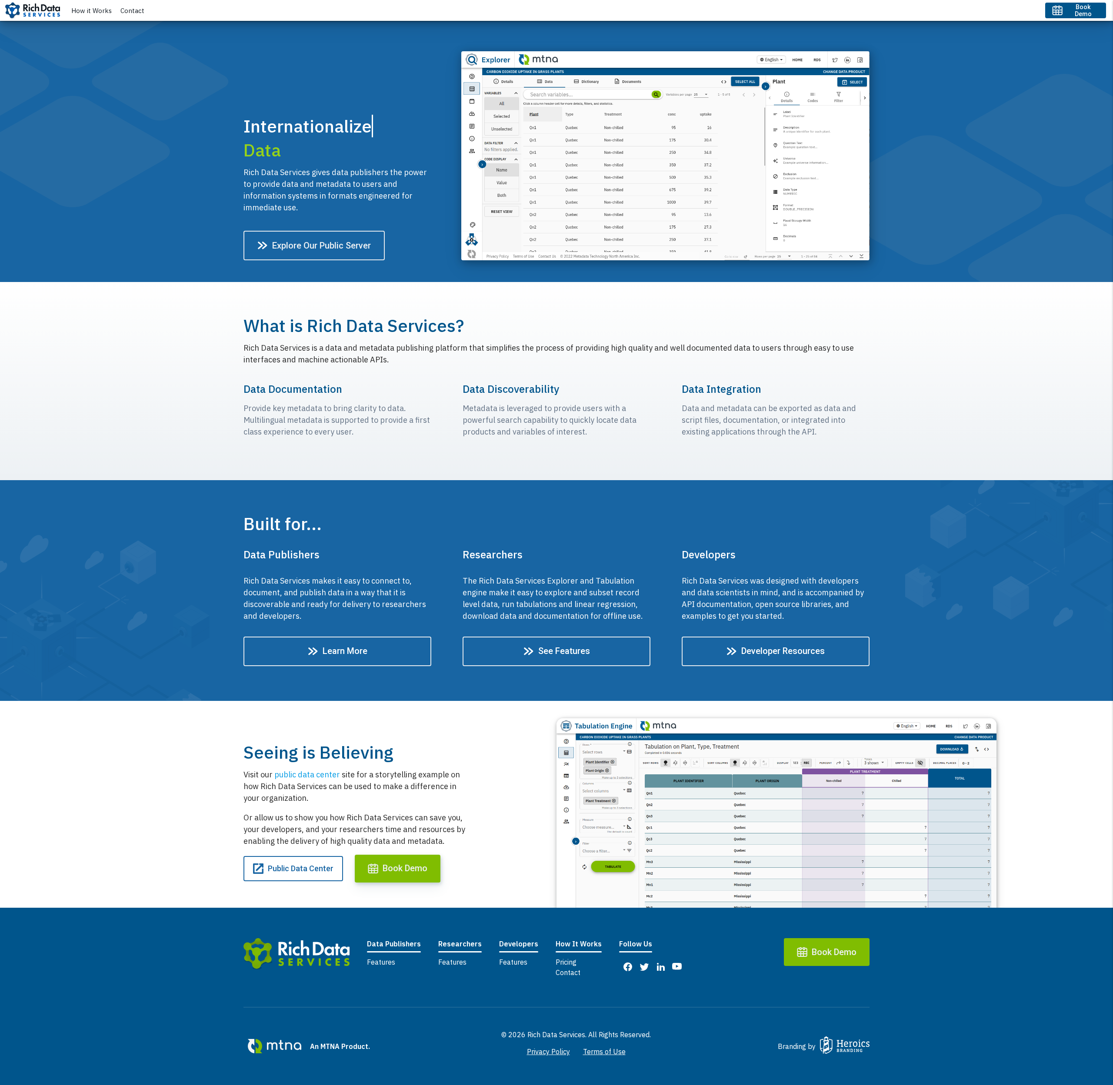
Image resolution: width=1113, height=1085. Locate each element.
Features (381, 962)
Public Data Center (300, 868)
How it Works (91, 11)
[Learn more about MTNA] (274, 1046)
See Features (564, 651)
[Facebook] (627, 965)
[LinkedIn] (660, 965)
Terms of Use (604, 1051)
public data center (307, 775)
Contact (132, 11)
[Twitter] (644, 965)
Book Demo (1083, 10)
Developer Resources (783, 651)
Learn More (345, 651)
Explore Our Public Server (321, 245)
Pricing (566, 962)
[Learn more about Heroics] (845, 1046)
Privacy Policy (548, 1051)
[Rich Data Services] (296, 955)
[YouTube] (677, 965)
